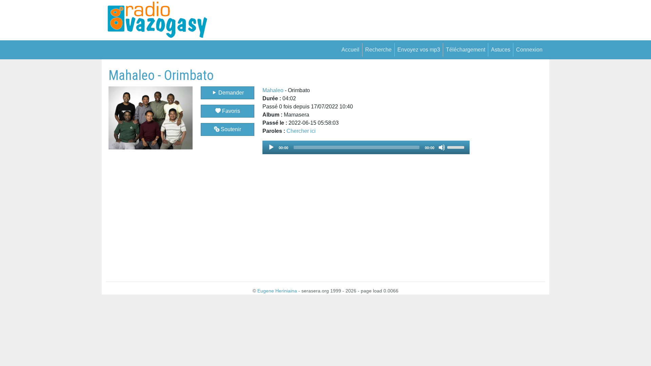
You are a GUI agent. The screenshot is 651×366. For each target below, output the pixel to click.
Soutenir (230, 129)
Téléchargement (465, 50)
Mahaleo (272, 90)
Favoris (230, 111)
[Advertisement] (507, 169)
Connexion (529, 50)
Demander (230, 93)
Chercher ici (301, 131)
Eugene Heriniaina (277, 290)
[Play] (271, 147)
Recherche (378, 50)
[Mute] (441, 147)
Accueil (350, 50)
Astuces (500, 50)
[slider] (456, 147)
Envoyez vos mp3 (418, 50)
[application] (366, 147)
